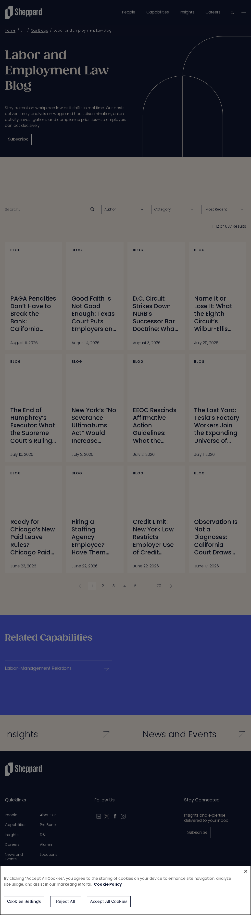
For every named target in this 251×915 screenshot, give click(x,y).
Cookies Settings (24, 901)
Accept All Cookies (109, 901)
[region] (125, 890)
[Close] (245, 871)
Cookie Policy (108, 884)
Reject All (65, 901)
